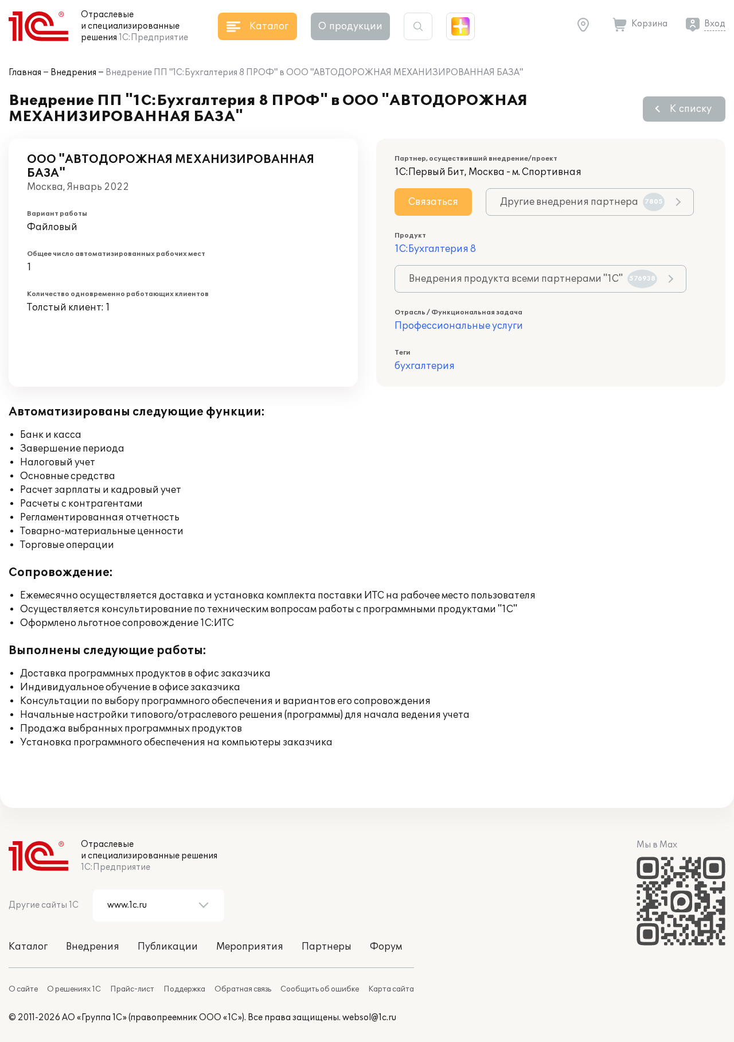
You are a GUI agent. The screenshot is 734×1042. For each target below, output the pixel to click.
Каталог (28, 946)
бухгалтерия (425, 366)
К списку (691, 109)
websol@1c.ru (369, 1017)
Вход (714, 24)
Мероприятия (249, 946)
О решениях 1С (74, 989)
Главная (25, 72)
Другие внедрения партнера (581, 202)
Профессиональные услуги (459, 326)
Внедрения (73, 72)
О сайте (23, 989)
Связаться (433, 202)
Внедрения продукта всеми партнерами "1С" (532, 279)
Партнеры (327, 946)
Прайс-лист (132, 989)
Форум (386, 946)
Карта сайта (391, 989)
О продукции (350, 26)
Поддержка (184, 989)
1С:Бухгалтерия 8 (435, 249)
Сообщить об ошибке (319, 989)
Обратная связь (242, 989)
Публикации (168, 946)
